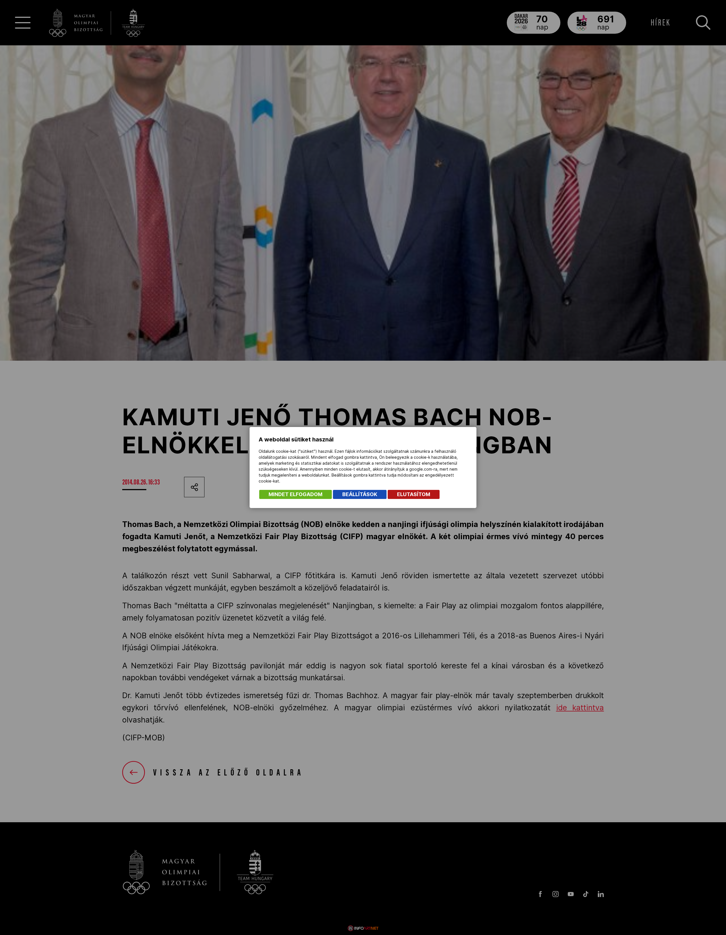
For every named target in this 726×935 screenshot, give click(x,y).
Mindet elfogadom (295, 494)
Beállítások (359, 494)
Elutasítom (413, 494)
